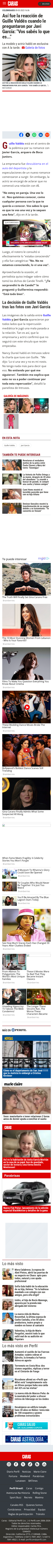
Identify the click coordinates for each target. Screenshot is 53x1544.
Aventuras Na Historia (18, 1492)
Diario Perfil (13, 1471)
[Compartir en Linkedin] (41, 135)
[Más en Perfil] (18, 1030)
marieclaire (26, 1084)
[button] (26, 72)
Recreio (28, 1497)
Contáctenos (14, 1509)
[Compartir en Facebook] (21, 135)
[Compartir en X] (28, 135)
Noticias (26, 1471)
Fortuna (13, 1476)
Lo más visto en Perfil (20, 1345)
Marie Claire (40, 1471)
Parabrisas (38, 1476)
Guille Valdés (9, 445)
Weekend (25, 1476)
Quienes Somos (34, 1505)
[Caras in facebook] (16, 1464)
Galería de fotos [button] (35, 47)
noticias (26, 1039)
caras (26, 1128)
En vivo (45, 4)
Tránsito (40, 1514)
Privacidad (29, 1509)
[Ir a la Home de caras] (13, 4)
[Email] (47, 135)
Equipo (42, 1509)
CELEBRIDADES (8, 10)
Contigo (39, 1488)
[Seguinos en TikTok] (30, 1464)
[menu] (4, 4)
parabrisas (26, 1176)
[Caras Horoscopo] (26, 1441)
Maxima (39, 1497)
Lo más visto (12, 1263)
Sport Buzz (15, 1497)
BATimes (33, 1480)
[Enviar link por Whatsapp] (34, 135)
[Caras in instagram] (9, 1464)
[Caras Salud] (26, 1428)
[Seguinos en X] (23, 1464)
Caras (29, 1488)
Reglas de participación (20, 1514)
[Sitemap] (44, 1464)
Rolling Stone (40, 1492)
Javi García (25, 445)
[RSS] (37, 1464)
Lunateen (21, 1480)
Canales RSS (16, 1505)
